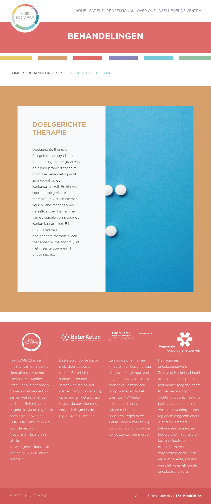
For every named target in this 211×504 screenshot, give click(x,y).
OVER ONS (146, 11)
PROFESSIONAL (120, 11)
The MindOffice (188, 496)
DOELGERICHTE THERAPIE (88, 73)
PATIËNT (96, 11)
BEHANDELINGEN (43, 73)
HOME (81, 11)
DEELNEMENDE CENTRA (180, 11)
